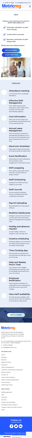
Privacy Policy (5, 382)
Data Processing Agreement (10, 380)
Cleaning (4, 397)
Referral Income (6, 362)
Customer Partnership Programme (12, 370)
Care (2, 395)
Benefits (4, 360)
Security (3, 400)
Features (4, 357)
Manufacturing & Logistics (9, 405)
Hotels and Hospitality (8, 402)
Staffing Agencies (6, 392)
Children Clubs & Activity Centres (11, 407)
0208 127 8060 (9, 2)
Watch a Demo (6, 372)
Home (3, 355)
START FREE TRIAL (11, 55)
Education (4, 365)
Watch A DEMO (11, 50)
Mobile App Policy (7, 385)
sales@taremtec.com (24, 2)
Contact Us (4, 375)
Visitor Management (7, 367)
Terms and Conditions (8, 377)
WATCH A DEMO (16, 315)
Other (3, 410)
